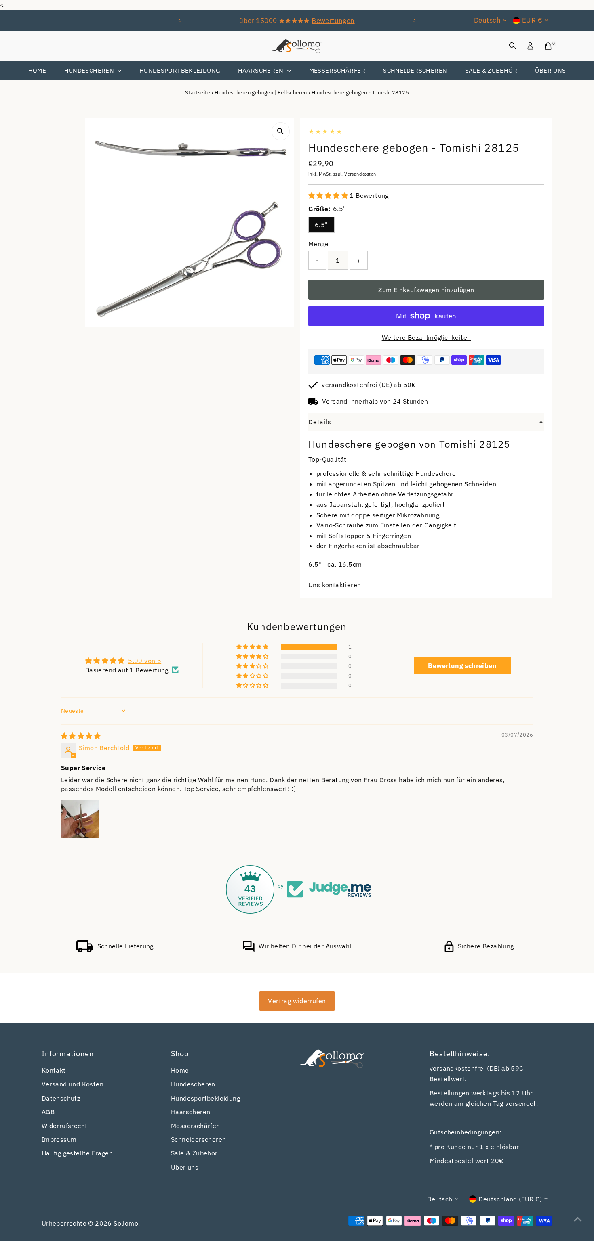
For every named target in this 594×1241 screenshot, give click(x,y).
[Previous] (180, 20)
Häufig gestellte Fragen (77, 1153)
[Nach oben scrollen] (578, 1219)
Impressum (59, 1139)
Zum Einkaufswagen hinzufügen (426, 290)
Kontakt (54, 1070)
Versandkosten (360, 174)
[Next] (414, 20)
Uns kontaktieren (334, 585)
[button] (329, 195)
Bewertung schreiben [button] (462, 665)
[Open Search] (512, 46)
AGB (48, 1112)
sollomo (126, 1223)
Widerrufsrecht (65, 1126)
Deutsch (487, 20)
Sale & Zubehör (491, 70)
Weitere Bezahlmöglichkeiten (426, 337)
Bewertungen (333, 20)
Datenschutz (61, 1098)
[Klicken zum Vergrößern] (281, 131)
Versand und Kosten (72, 1084)
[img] (81, 736)
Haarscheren (262, 70)
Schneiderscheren (415, 70)
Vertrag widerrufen (297, 1001)
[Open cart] (548, 46)
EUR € (532, 20)
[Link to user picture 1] (80, 819)
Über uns (550, 70)
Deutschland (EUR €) (510, 1199)
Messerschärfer (337, 70)
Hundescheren (90, 70)
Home (37, 70)
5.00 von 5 (144, 661)
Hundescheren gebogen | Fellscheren (261, 92)
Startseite (197, 92)
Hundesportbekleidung (179, 70)
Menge (318, 244)
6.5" (321, 225)
